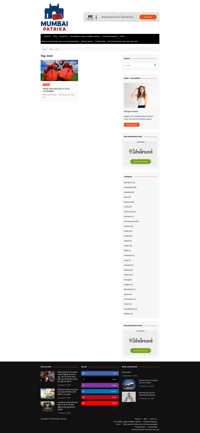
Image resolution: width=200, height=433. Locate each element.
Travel (126, 304)
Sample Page (100, 41)
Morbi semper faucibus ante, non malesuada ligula (60, 41)
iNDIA (126, 250)
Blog (55, 36)
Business (127, 202)
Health (126, 246)
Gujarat (126, 241)
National (127, 270)
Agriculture (128, 182)
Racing (126, 280)
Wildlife (126, 314)
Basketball (128, 192)
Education (127, 216)
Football (46, 84)
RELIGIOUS (128, 289)
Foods (126, 231)
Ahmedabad (128, 187)
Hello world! (126, 372)
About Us (47, 36)
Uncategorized (129, 309)
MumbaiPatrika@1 (51, 95)
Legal (126, 260)
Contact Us (63, 36)
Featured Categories (110, 36)
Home (122, 36)
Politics (126, 275)
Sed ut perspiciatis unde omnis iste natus (123, 41)
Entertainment (129, 221)
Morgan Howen (87, 41)
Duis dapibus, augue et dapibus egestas (85, 36)
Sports (126, 294)
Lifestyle (127, 265)
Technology (128, 299)
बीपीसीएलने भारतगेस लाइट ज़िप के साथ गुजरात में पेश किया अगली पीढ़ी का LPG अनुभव (68, 392)
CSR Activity (128, 212)
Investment (128, 255)
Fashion (127, 226)
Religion (127, 285)
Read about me (131, 125)
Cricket (126, 207)
